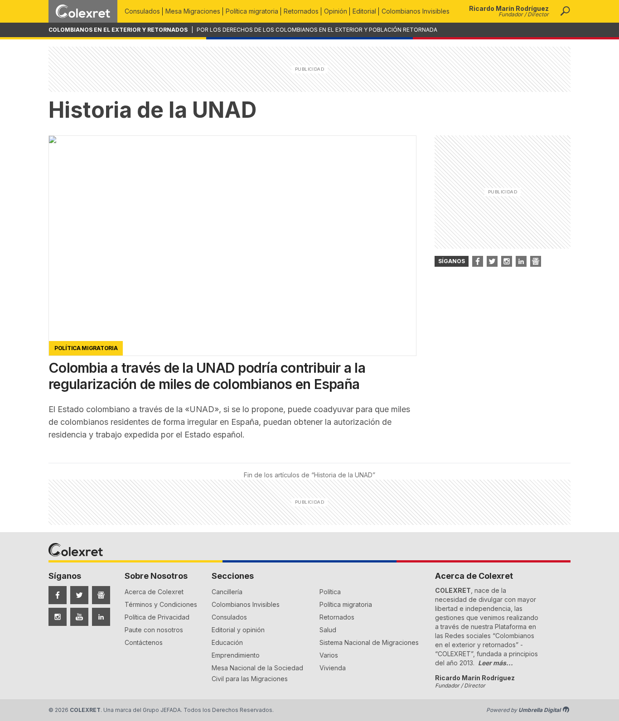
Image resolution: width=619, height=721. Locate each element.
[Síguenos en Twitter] (79, 595)
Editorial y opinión (238, 630)
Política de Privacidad (157, 617)
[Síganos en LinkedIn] (521, 261)
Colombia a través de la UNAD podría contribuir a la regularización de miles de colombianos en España (206, 376)
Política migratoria (252, 11)
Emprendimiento (236, 655)
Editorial (364, 11)
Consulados (142, 11)
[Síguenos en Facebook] (57, 595)
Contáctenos (144, 642)
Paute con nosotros (154, 630)
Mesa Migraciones (192, 11)
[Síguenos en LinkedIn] (101, 617)
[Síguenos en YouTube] (79, 617)
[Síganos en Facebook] (477, 261)
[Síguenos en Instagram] (57, 617)
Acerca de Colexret (154, 592)
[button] (565, 11)
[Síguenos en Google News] (101, 595)
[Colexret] (83, 11)
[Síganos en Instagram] (506, 261)
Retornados (301, 11)
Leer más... (495, 663)
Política (330, 592)
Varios (328, 655)
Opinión (335, 11)
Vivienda (332, 668)
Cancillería (227, 592)
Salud (327, 630)
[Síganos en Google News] (535, 261)
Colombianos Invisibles (416, 11)
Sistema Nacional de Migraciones (369, 642)
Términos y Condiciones (161, 604)
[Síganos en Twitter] (492, 261)
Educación (227, 642)
